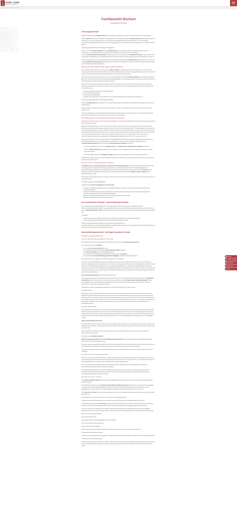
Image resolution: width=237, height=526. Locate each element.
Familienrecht (9, 7)
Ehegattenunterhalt (16, 7)
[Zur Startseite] (10, 5)
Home (5, 7)
